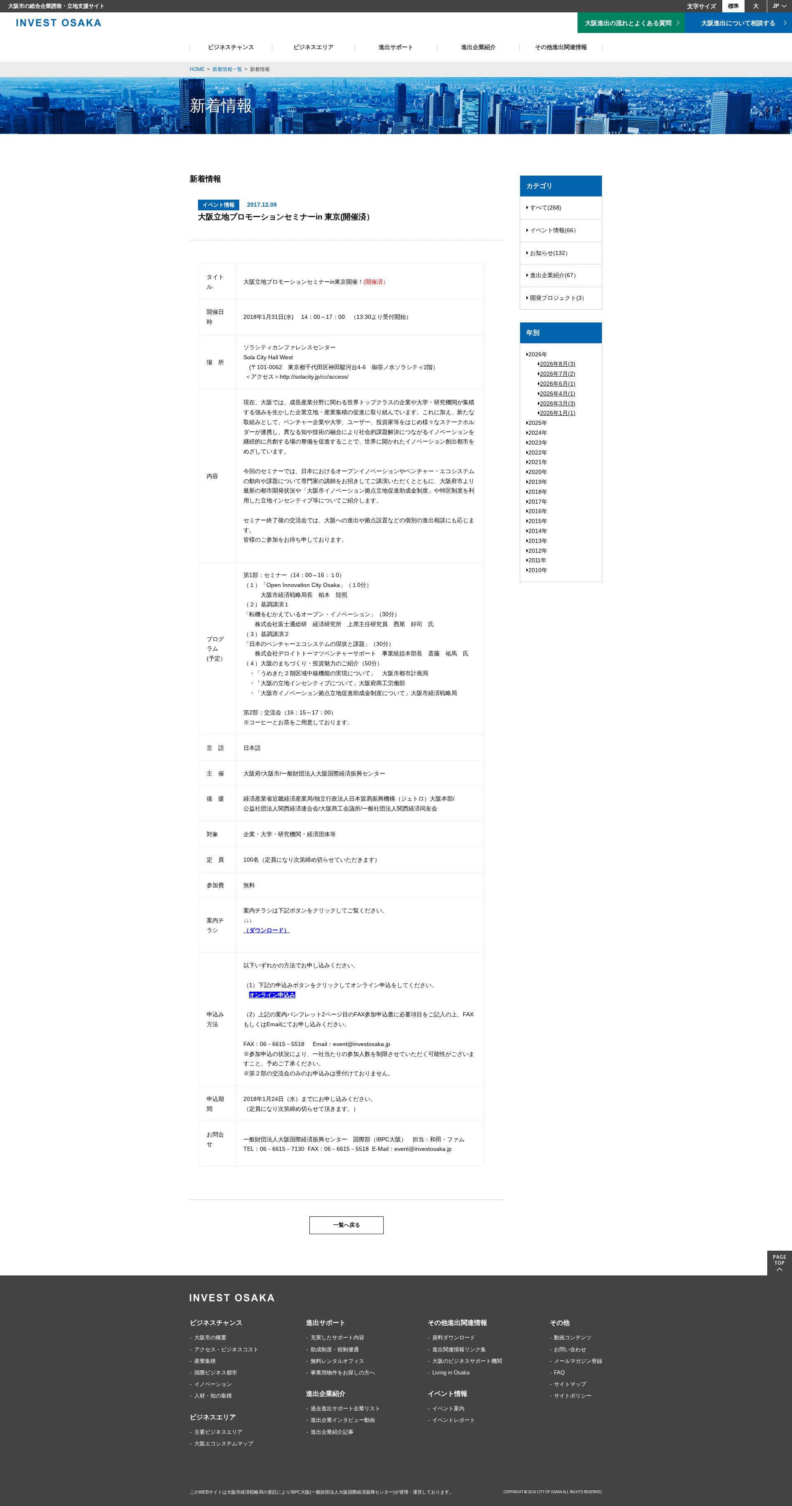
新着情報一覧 (227, 69)
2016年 (537, 511)
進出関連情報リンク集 (459, 1349)
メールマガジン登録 (578, 1361)
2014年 (537, 531)
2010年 (537, 570)
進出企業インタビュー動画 (343, 1420)
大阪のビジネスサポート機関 (467, 1361)
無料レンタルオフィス (337, 1361)
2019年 (537, 481)
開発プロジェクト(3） (557, 298)
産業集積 (205, 1361)
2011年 (537, 560)
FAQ (559, 1372)
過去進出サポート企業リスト (345, 1408)
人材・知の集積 (213, 1396)
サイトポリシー (573, 1396)
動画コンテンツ (573, 1337)
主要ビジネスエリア (218, 1432)
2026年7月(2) (557, 373)
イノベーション (213, 1384)
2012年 (537, 550)
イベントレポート (453, 1420)
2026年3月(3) (557, 403)
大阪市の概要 (210, 1337)
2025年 (537, 423)
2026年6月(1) (557, 383)
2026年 (537, 354)
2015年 (537, 521)
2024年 (537, 432)
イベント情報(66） (553, 230)
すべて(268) (544, 207)
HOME (197, 69)
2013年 (537, 540)
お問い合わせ (570, 1349)
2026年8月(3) (557, 364)
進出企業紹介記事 (332, 1432)
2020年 (537, 472)
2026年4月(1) (557, 393)
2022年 (537, 452)
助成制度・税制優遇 (335, 1349)
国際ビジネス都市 (215, 1372)
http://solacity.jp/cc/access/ (314, 376)
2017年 (537, 501)
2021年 (537, 462)
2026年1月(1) (557, 413)
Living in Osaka (450, 1372)
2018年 (537, 491)
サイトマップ (570, 1384)
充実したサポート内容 (337, 1337)
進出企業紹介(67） (553, 275)
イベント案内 (448, 1408)
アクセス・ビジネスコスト (226, 1349)
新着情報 (260, 69)
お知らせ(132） (549, 253)
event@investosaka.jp (361, 1044)
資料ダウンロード (453, 1337)
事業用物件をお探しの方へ (343, 1372)
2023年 (537, 442)
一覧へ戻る (346, 1225)
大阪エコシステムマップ (223, 1443)
